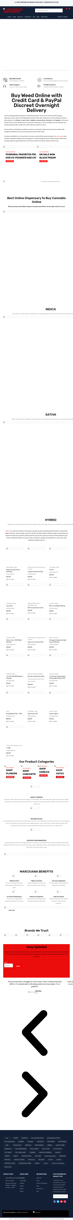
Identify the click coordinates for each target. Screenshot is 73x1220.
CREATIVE (28, 1145)
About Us (39, 1178)
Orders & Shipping (41, 1183)
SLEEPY (59, 1160)
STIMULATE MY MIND (25, 1163)
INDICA (16, 1156)
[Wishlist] (65, 9)
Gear (7, 711)
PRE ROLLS (31, 1160)
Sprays (51, 637)
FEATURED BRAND (20, 1149)
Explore (7, 531)
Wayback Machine (34, 1219)
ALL (7, 1138)
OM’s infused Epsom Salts (35, 608)
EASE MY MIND (60, 1145)
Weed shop (8, 1167)
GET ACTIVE (46, 1149)
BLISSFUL (25, 1138)
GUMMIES (32, 1152)
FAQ (37, 1191)
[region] (36, 48)
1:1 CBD (8, 748)
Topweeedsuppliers (10, 1212)
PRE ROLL (7, 1160)
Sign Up (66, 1196)
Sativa (22, 1188)
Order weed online (50, 1156)
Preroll (30, 569)
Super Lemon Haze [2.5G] (35, 642)
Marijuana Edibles (38, 674)
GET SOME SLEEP (20, 1152)
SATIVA (50, 1160)
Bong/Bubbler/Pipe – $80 (14, 713)
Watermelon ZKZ (33, 713)
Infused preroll (41, 567)
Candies (51, 603)
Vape (15, 567)
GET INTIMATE (57, 1149)
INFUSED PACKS (26, 1156)
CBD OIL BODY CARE (33, 603)
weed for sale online (58, 1163)
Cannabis (30, 1141)
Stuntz (51, 570)
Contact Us (39, 1188)
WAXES (37, 1163)
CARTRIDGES (62, 1141)
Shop (38, 1180)
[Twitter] (58, 1201)
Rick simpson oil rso (16, 745)
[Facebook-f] (54, 1201)
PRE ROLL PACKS (19, 1160)
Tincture (56, 637)
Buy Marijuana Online (53, 1138)
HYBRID (7, 1156)
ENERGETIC (8, 1149)
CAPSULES (40, 1141)
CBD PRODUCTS (32, 605)
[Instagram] (64, 1201)
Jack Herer (9, 606)
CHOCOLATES (17, 1145)
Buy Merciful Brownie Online (36, 676)
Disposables (9, 567)
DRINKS (50, 1145)
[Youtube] (61, 1201)
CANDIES (21, 1141)
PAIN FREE (62, 1156)
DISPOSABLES (39, 1145)
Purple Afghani (53, 713)
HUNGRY (57, 1152)
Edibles (30, 674)
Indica (55, 711)
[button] (7, 66)
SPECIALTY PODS (10, 1163)
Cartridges (52, 567)
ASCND (15, 1138)
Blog (37, 1186)
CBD (7, 1145)
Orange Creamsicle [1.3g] (35, 571)
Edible (56, 603)
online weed (59, 136)
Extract (8, 745)
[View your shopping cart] (68, 9)
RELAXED (41, 1160)
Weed (45, 1163)
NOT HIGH (38, 1156)
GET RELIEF (8, 1152)
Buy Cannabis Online (37, 1138)
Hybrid (22, 1186)
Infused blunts (32, 567)
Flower (51, 711)
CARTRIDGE (50, 1141)
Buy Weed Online (10, 1141)
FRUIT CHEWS (34, 1149)
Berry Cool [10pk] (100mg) (57, 606)
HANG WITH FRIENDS (45, 1152)
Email (5, 962)
